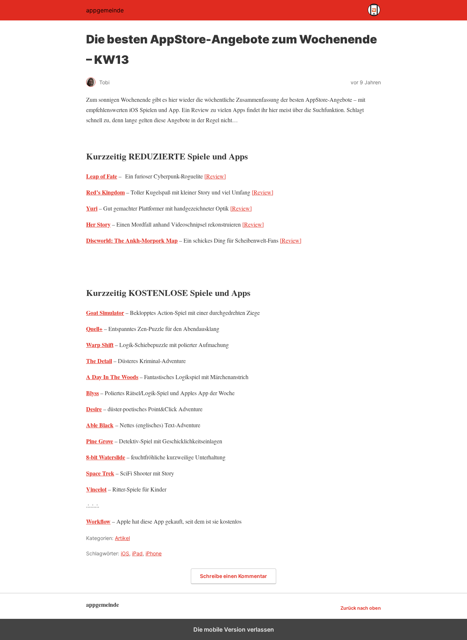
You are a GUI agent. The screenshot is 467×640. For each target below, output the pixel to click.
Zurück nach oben (360, 608)
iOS (125, 553)
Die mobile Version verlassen (233, 629)
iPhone (154, 553)
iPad (137, 553)
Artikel (122, 538)
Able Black (99, 425)
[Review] (215, 176)
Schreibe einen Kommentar (233, 576)
